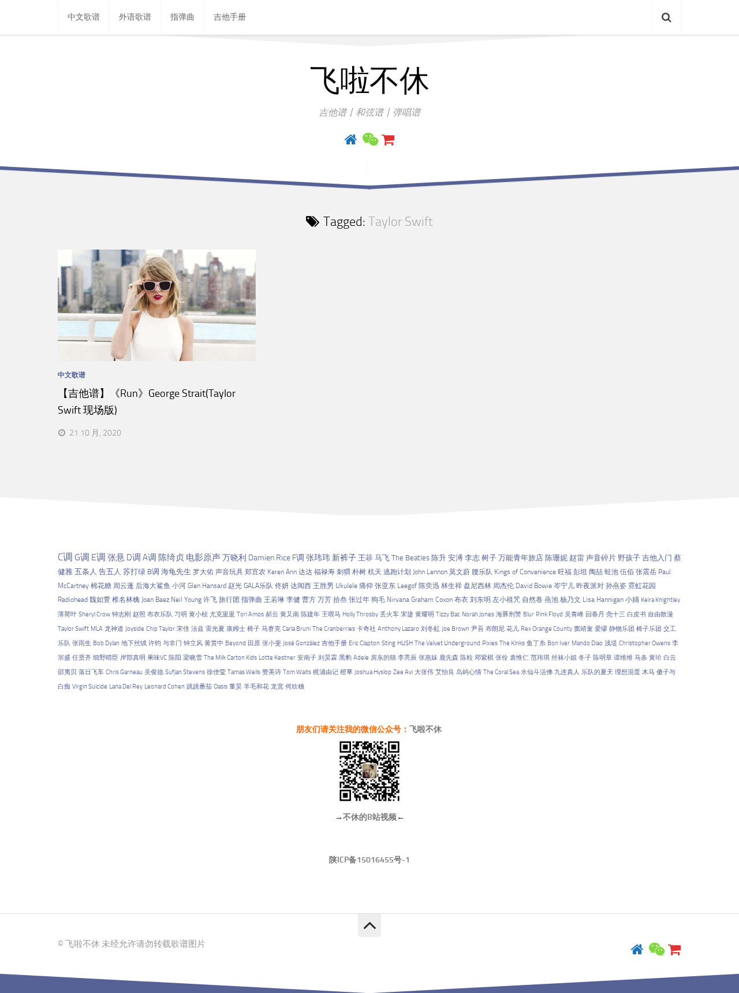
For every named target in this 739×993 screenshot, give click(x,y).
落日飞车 (91, 672)
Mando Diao (587, 643)
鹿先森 (448, 657)
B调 (153, 571)
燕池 (551, 600)
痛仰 (366, 586)
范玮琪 (540, 657)
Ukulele (346, 586)
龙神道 (114, 629)
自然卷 (532, 600)
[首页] (351, 140)
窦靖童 (583, 629)
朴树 (359, 572)
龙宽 (277, 686)
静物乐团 (622, 629)
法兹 (197, 629)
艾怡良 (444, 672)
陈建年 (310, 614)
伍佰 (627, 572)
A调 (149, 557)
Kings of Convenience (525, 572)
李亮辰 (407, 657)
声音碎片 (601, 557)
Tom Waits (297, 672)
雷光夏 (215, 629)
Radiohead (73, 600)
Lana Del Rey (126, 686)
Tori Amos (250, 614)
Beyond (235, 643)
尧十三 (615, 614)
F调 (298, 558)
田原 (254, 643)
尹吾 (477, 629)
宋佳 (183, 629)
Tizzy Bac (448, 614)
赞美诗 (271, 672)
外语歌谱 (135, 17)
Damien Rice (269, 558)
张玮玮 (318, 557)
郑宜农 (255, 571)
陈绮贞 (171, 557)
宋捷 (407, 614)
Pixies (490, 643)
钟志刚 (121, 614)
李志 (472, 557)
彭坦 (580, 572)
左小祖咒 (506, 600)
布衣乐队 (160, 614)
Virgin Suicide (89, 686)
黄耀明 (424, 614)
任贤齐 (81, 657)
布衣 (461, 600)
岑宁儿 (564, 586)
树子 (489, 557)
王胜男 (323, 586)
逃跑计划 (397, 572)
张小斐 (271, 643)
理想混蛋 (627, 672)
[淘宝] (388, 140)
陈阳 (175, 657)
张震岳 (646, 572)
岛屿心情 (469, 672)
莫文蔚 (459, 572)
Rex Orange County (546, 629)
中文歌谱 (84, 17)
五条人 (85, 571)
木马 (648, 672)
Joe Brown (455, 629)
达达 (305, 572)
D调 (133, 557)
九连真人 (567, 672)
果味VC (157, 657)
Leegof (407, 586)
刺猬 (343, 572)
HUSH (405, 643)
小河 (179, 586)
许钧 (154, 643)
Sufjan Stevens (185, 672)
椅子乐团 (649, 629)
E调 (98, 557)
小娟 (632, 600)
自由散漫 (660, 614)
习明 (180, 614)
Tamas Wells (243, 672)
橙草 (346, 672)
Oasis (220, 686)
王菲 (365, 557)
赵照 (139, 614)
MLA (97, 629)
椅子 (253, 629)
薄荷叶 (67, 614)
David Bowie (534, 586)
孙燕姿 (616, 586)
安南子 (306, 657)
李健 (293, 600)
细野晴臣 (105, 657)
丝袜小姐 (564, 657)
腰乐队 (482, 572)
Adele (361, 657)
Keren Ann (282, 572)
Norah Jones (478, 614)
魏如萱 (99, 600)
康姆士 (235, 629)
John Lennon (430, 572)
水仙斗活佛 (537, 672)
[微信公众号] (369, 140)
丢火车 (389, 614)
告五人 (110, 571)
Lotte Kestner (277, 657)
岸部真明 (132, 657)
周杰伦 (503, 586)
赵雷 (576, 557)
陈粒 (466, 657)
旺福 (565, 572)
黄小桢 (198, 614)
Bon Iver (558, 643)
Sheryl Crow (94, 614)
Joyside (134, 629)
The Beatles (410, 557)
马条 (641, 657)
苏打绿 (134, 571)
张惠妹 (428, 657)
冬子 (584, 657)
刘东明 (480, 600)
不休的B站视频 (370, 817)
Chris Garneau (124, 672)
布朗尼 (495, 629)
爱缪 (601, 629)
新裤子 (344, 557)
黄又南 (289, 614)
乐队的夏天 (597, 672)
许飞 (210, 600)
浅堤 (610, 643)
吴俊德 (153, 672)
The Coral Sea (501, 672)
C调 (65, 557)
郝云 (272, 614)
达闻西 (300, 586)
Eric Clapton (364, 643)
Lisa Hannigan (603, 600)
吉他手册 (230, 17)
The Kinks (512, 643)
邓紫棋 (484, 657)
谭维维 (623, 657)
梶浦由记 (325, 672)
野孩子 (629, 557)
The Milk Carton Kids (230, 657)
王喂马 (331, 614)
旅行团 (229, 600)
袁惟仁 (519, 657)
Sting (388, 643)
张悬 (116, 557)
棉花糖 (101, 586)
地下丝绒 (134, 643)
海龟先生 (176, 571)
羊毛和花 (256, 686)
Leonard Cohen (164, 686)
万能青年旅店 (520, 557)
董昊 (235, 686)
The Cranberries (333, 629)
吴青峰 (574, 614)
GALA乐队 (258, 586)
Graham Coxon (432, 600)
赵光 (235, 586)
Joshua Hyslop (372, 672)
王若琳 (274, 600)
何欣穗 (294, 686)
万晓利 (234, 558)
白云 (669, 657)
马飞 (382, 557)
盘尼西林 (477, 586)
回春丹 (594, 614)
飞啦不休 (369, 81)
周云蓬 (123, 586)
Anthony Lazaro (398, 629)
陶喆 (596, 572)
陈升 (438, 557)
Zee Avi (403, 672)
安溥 (455, 557)
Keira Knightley (660, 600)
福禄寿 (324, 572)
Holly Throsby (360, 614)
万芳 (324, 600)
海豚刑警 (508, 614)
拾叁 (340, 600)
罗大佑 (203, 571)
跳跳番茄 (199, 686)
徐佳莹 (216, 672)
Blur (528, 614)
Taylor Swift (73, 629)
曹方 (309, 600)
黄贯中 (213, 643)
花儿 (512, 629)
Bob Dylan (106, 643)
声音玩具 (229, 571)
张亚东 (385, 586)
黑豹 (345, 657)
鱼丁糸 (536, 643)
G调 (81, 557)
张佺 (501, 657)
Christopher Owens (644, 643)
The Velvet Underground (447, 643)
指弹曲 (182, 17)
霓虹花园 (642, 586)
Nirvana (398, 600)
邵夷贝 (67, 672)
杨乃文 (570, 600)
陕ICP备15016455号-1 (369, 860)
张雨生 (81, 643)
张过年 (359, 600)
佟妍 (282, 586)
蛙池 (611, 572)
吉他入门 (657, 557)
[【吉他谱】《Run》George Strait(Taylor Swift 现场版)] (157, 305)
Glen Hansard (207, 586)
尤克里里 (222, 614)
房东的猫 (383, 657)
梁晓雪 (192, 657)
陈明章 (602, 657)
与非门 (172, 643)
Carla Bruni (296, 629)
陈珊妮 (556, 557)
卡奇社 (366, 629)
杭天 (375, 572)
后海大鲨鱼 (153, 586)
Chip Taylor (160, 629)
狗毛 (378, 600)
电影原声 (203, 557)
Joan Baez (155, 600)
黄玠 (655, 657)
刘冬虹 (430, 629)
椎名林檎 (126, 600)
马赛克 (271, 629)
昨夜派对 (590, 586)
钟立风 (193, 643)
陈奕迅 (429, 586)
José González (301, 643)
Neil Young (186, 600)
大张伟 (424, 672)
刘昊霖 (327, 657)
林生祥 (451, 586)
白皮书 (636, 614)
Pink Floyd (549, 614)
